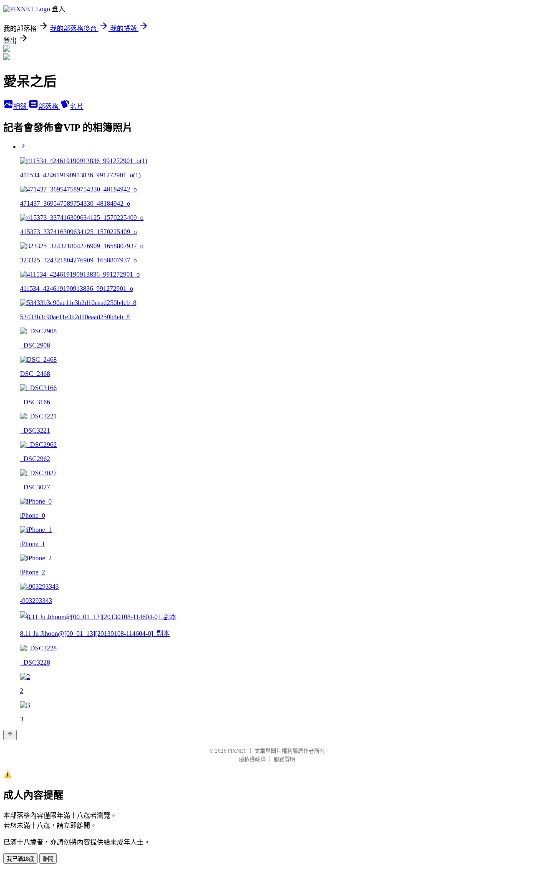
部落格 (49, 106)
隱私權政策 (252, 759)
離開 (48, 859)
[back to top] (10, 735)
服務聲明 (284, 759)
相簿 (20, 106)
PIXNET (237, 751)
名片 (76, 106)
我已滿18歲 (20, 859)
